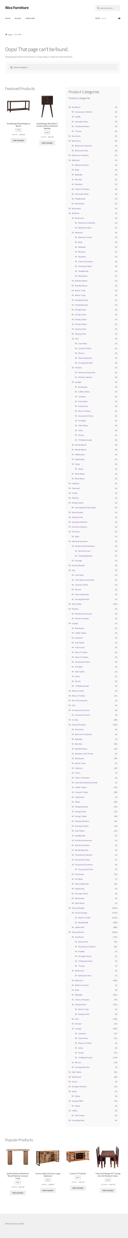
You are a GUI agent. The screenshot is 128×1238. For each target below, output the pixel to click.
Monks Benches (81, 850)
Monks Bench (80, 445)
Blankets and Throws (84, 753)
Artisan (18, 18)
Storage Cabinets (79, 1086)
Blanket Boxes (81, 280)
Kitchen (78, 367)
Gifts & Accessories (80, 541)
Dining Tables (81, 319)
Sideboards (79, 454)
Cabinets (75, 483)
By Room (76, 213)
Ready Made (83, 922)
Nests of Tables (81, 657)
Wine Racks (80, 474)
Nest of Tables (84, 411)
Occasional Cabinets (83, 112)
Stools (81, 435)
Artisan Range (81, 912)
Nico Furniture (17, 7)
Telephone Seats (82, 126)
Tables (75, 1110)
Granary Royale (78, 565)
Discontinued (77, 512)
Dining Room (80, 1004)
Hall (77, 338)
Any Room (76, 107)
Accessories (83, 941)
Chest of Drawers (82, 189)
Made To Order (84, 917)
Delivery (75, 498)
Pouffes (81, 951)
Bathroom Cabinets (83, 145)
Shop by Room (78, 932)
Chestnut (76, 488)
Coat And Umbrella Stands (86, 782)
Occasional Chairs (85, 416)
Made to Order (78, 691)
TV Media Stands (85, 440)
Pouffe (77, 116)
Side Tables (83, 425)
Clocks (74, 493)
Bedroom (76, 160)
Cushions (82, 396)
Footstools (83, 406)
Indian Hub (30, 18)
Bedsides (78, 174)
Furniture (76, 531)
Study (77, 464)
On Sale (75, 720)
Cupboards (79, 797)
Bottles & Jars (84, 551)
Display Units (80, 329)
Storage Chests (81, 121)
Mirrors (81, 353)
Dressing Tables (82, 194)
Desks (80, 469)
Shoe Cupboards (85, 358)
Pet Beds (82, 420)
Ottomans (79, 874)
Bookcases (76, 208)
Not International (79, 700)
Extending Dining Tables (85, 507)
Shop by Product (79, 724)
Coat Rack (82, 343)
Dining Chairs (80, 309)
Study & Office (77, 1101)
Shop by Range (78, 908)
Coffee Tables (84, 391)
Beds (77, 169)
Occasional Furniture (81, 710)
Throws (78, 131)
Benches (78, 179)
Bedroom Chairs (82, 165)
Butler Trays (80, 290)
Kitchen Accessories (86, 372)
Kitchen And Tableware (85, 546)
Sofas (80, 430)
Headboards (80, 198)
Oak (73, 705)
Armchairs (76, 136)
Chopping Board (85, 556)
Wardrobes (79, 203)
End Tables (83, 401)
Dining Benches (81, 300)
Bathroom (76, 141)
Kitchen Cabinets (82, 845)
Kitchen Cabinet (85, 377)
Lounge (78, 382)
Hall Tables (77, 604)
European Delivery (79, 522)
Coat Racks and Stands (84, 580)
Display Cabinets (82, 821)
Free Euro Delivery (79, 527)
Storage (78, 560)
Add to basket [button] (18, 140)
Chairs (77, 773)
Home (7, 18)
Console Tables (84, 348)
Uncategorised (78, 1120)
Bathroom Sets (81, 150)
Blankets (79, 184)
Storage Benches (85, 363)
